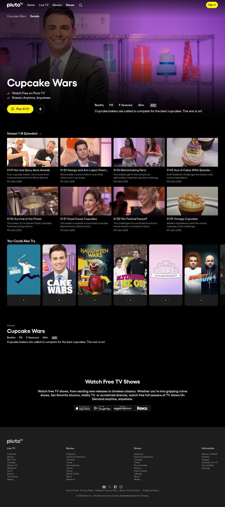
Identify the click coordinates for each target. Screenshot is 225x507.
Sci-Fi (9, 471)
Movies (57, 5)
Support (205, 460)
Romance (70, 479)
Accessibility (208, 465)
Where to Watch (210, 454)
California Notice (151, 490)
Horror (69, 471)
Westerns (11, 468)
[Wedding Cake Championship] (165, 275)
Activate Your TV (210, 462)
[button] (25, 133)
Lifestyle (138, 474)
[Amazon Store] (122, 408)
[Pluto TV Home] (15, 5)
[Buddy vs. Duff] (201, 275)
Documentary (72, 465)
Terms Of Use (72, 490)
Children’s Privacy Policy (106, 490)
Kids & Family (72, 474)
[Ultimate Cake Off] (130, 275)
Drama (10, 474)
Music (69, 477)
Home (31, 5)
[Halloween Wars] (94, 275)
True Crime (12, 477)
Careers (206, 457)
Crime (69, 462)
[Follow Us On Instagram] (121, 487)
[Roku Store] (142, 408)
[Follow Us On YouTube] (104, 487)
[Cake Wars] (59, 275)
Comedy (11, 462)
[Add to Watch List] (40, 109)
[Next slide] (221, 275)
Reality (10, 479)
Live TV (44, 5)
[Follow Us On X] (109, 487)
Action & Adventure (75, 457)
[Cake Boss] (23, 275)
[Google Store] (102, 408)
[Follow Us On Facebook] (115, 487)
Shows (70, 5)
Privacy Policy (87, 490)
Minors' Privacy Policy (130, 490)
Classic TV (12, 465)
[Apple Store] (82, 408)
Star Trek (11, 460)
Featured (11, 454)
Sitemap (206, 468)
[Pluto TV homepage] (15, 441)
